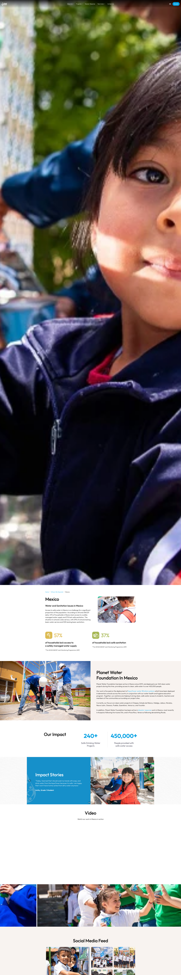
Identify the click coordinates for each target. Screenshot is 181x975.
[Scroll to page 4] (93, 925)
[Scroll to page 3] (92, 803)
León (103, 705)
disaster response (144, 710)
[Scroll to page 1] (89, 803)
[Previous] (29, 780)
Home (47, 592)
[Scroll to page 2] (90, 803)
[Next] (151, 780)
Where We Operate (57, 592)
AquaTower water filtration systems (141, 691)
